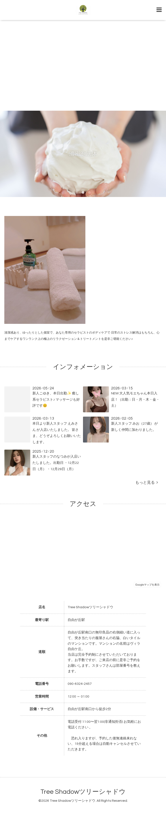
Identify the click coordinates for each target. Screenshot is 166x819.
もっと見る (145, 482)
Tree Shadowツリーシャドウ (83, 791)
